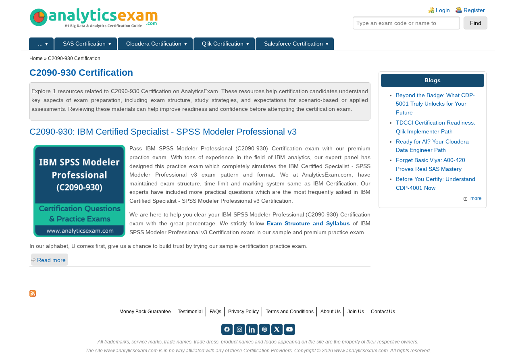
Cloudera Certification (153, 43)
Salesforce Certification (293, 43)
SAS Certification (84, 43)
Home (36, 58)
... (40, 43)
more (476, 198)
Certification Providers (267, 351)
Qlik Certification (222, 43)
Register (474, 10)
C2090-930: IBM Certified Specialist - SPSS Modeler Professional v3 (163, 132)
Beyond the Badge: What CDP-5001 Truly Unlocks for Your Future (435, 104)
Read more (51, 260)
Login (443, 10)
